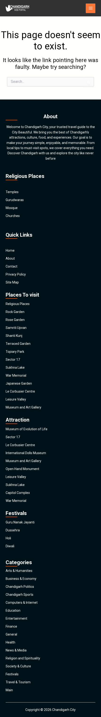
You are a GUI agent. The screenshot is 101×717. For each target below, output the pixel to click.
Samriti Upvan (16, 328)
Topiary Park (15, 351)
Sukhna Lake (15, 367)
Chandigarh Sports (19, 594)
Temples (12, 192)
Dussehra (13, 530)
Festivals (12, 674)
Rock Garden (15, 312)
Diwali (10, 546)
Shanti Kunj (14, 336)
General (11, 634)
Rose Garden (15, 320)
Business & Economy (21, 579)
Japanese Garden (19, 383)
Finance (11, 626)
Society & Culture (18, 666)
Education (13, 610)
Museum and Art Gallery (23, 407)
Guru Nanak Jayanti (20, 522)
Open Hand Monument (22, 469)
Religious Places (18, 304)
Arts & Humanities (19, 571)
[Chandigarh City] (17, 8)
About (10, 258)
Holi (8, 538)
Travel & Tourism (18, 682)
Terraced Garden (18, 344)
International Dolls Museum (26, 453)
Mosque (12, 208)
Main (9, 690)
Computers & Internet (22, 602)
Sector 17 (13, 359)
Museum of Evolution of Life (26, 429)
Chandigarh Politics (20, 586)
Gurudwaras (15, 200)
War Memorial (16, 375)
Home (10, 250)
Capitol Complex (18, 493)
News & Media (16, 650)
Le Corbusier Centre (20, 391)
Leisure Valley (16, 399)
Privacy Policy (16, 274)
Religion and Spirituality (23, 658)
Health (10, 642)
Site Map (12, 282)
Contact (11, 266)
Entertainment (16, 618)
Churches (13, 216)
